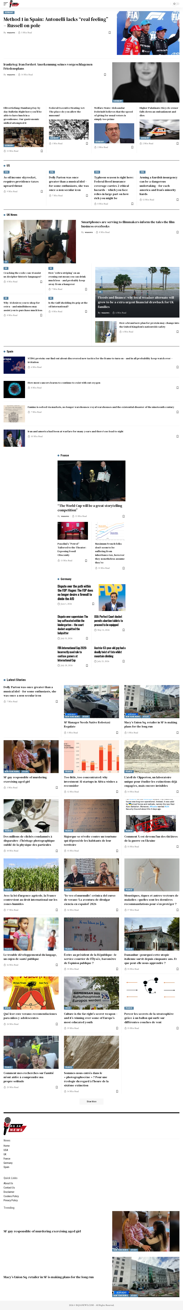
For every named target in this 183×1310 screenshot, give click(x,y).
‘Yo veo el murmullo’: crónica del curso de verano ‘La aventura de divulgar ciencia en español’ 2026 (89, 899)
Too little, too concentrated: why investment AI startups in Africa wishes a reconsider (90, 781)
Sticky (86, 717)
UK (6, 262)
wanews (11, 32)
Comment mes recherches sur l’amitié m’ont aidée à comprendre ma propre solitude (29, 1077)
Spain (10, 351)
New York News (72, 717)
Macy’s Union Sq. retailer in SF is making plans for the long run (150, 724)
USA (6, 172)
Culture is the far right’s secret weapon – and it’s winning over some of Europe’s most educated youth (90, 1018)
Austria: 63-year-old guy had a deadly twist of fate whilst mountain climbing (109, 652)
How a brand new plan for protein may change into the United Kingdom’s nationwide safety (149, 324)
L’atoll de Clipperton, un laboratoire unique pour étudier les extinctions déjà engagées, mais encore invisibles (150, 781)
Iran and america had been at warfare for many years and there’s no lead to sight (75, 431)
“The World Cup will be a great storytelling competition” (90, 507)
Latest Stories (16, 680)
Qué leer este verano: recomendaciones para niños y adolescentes (30, 1016)
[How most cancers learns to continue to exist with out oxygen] (14, 389)
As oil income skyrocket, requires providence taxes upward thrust (21, 181)
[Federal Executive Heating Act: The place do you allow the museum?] (69, 130)
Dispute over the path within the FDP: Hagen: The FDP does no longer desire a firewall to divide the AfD (75, 592)
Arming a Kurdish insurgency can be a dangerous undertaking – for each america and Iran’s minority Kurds (159, 185)
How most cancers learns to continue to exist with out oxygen (64, 382)
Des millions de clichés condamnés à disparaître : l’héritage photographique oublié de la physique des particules (29, 840)
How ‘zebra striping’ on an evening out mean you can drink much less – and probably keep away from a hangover (67, 278)
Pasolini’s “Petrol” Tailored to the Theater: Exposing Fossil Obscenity (72, 549)
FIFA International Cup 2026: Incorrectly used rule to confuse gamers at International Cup (72, 654)
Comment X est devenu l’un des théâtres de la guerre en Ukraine (151, 838)
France (68, 772)
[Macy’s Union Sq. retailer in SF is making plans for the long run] (151, 701)
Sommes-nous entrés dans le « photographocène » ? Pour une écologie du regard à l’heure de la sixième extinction (86, 1079)
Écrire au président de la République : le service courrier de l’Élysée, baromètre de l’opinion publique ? (90, 959)
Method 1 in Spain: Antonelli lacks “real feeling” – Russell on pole (56, 22)
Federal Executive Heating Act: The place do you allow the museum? (67, 111)
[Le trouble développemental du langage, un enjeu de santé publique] (31, 934)
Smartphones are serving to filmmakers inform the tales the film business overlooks (128, 224)
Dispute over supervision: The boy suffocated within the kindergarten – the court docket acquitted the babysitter (73, 624)
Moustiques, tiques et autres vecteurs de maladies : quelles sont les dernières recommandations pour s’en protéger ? (151, 899)
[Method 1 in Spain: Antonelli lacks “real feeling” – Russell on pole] (148, 33)
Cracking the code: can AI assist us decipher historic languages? (22, 274)
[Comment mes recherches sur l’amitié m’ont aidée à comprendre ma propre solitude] (31, 1052)
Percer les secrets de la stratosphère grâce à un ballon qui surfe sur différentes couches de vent (149, 1018)
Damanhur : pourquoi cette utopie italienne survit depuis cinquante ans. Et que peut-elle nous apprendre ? (150, 959)
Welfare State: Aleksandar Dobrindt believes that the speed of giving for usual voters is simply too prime (113, 113)
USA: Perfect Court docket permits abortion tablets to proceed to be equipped (108, 620)
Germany (9, 12)
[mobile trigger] (7, 4)
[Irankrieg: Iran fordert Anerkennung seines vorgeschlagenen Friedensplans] (145, 82)
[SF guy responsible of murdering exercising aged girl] (31, 756)
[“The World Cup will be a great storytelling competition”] (91, 481)
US (8, 165)
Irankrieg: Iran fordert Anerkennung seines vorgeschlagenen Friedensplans (48, 66)
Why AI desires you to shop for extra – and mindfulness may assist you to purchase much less (23, 306)
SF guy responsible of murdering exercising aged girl (25, 779)
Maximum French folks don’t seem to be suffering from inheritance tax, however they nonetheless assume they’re (110, 553)
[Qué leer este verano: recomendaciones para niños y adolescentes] (31, 993)
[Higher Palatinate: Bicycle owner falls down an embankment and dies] (160, 130)
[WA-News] (14, 4)
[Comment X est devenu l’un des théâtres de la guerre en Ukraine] (151, 815)
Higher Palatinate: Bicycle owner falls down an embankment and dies (159, 111)
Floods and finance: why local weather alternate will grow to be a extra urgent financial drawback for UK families (136, 302)
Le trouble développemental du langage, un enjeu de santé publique (30, 957)
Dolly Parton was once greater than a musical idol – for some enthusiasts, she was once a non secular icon (30, 691)
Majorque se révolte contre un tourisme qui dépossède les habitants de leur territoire (90, 840)
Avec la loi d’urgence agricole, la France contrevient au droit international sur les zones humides (30, 899)
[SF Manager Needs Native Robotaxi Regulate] (91, 701)
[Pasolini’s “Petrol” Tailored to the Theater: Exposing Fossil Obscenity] (73, 531)
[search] (166, 4)
